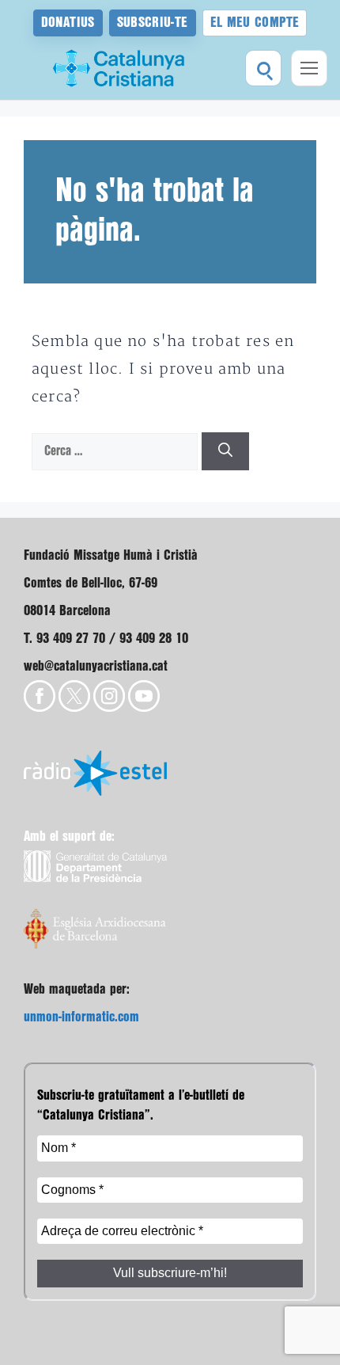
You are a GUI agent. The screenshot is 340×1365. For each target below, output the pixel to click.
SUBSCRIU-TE (152, 23)
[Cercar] (263, 68)
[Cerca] (225, 451)
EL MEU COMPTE (255, 23)
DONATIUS (68, 23)
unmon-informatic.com (81, 1017)
